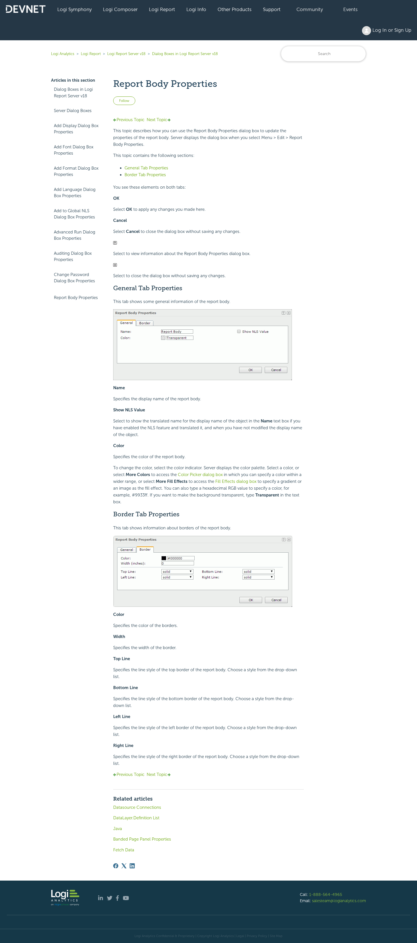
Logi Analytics (62, 54)
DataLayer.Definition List (136, 817)
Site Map (276, 936)
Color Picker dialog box (200, 474)
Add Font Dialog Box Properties (73, 150)
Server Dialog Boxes (73, 110)
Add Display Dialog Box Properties (76, 129)
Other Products (235, 9)
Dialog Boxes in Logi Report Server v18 (185, 54)
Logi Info (196, 9)
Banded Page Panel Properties (142, 839)
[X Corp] (124, 865)
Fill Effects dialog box (235, 481)
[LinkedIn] (132, 865)
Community (309, 9)
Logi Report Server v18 (127, 54)
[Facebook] (115, 865)
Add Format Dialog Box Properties (76, 171)
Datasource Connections (137, 807)
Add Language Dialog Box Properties (75, 193)
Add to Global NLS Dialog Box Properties (74, 214)
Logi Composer (120, 9)
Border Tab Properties (145, 174)
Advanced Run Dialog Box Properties (74, 235)
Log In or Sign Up (391, 30)
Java (117, 828)
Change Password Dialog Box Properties (74, 278)
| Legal (239, 936)
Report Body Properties (76, 297)
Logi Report (162, 9)
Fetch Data (123, 850)
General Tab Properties (146, 168)
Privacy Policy (257, 936)
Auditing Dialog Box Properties (73, 256)
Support (272, 9)
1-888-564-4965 (325, 894)
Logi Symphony (74, 9)
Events (350, 9)
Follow (124, 101)
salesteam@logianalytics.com (339, 900)
